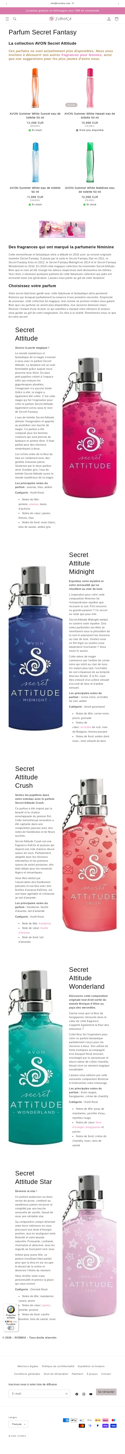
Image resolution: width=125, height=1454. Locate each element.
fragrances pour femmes (81, 55)
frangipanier (93, 1127)
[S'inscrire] (66, 1394)
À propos (92, 1373)
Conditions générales (27, 1373)
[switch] (11, 1328)
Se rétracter (106, 1391)
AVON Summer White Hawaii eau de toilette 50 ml (89, 115)
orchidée (85, 727)
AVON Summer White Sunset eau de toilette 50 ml (35, 115)
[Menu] (16, 1306)
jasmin (45, 1305)
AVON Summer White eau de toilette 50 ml (35, 189)
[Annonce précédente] (6, 3)
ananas (33, 504)
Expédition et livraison (91, 1366)
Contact (106, 1373)
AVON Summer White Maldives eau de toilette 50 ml (89, 189)
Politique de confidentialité (58, 1366)
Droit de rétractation (56, 1373)
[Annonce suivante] (118, 3)
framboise (45, 923)
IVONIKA (21, 1436)
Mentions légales (28, 1366)
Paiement (77, 1373)
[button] (7, 19)
